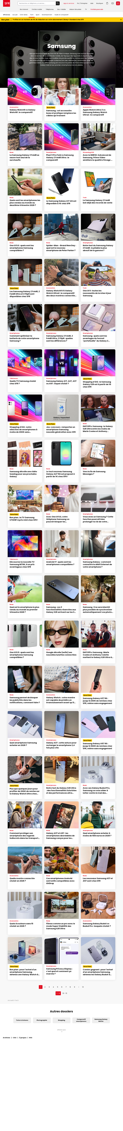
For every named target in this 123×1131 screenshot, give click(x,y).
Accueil (14, 15)
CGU (14, 1038)
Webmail (112, 3)
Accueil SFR (6, 3)
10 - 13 (65, 993)
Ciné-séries (23, 15)
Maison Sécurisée (75, 9)
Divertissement (47, 15)
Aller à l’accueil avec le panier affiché (107, 3)
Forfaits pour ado (97, 9)
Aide (91, 3)
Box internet (24, 9)
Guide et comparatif (61, 15)
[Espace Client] (117, 3)
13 (83, 987)
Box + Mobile (61, 9)
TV (86, 9)
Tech (31, 15)
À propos (22, 1038)
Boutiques (99, 3)
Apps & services (69, 3)
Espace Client (118, 3)
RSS (30, 1038)
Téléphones (50, 9)
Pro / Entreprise (82, 3)
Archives (6, 1038)
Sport (37, 15)
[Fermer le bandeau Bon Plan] (121, 19)
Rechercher (58, 3)
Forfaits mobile (37, 9)
